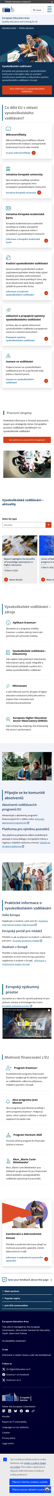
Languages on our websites (15, 1427)
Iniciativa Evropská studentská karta (25, 216)
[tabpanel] (28, 560)
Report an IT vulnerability (14, 1421)
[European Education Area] (8, 9)
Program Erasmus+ (26, 1067)
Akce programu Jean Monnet (25, 1101)
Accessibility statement (14, 1341)
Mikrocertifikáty (16, 134)
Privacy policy (8, 1438)
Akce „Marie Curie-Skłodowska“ (24, 1161)
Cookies (6, 1432)
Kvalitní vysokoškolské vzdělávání (27, 263)
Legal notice (8, 1443)
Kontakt (6, 1416)
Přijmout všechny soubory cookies (30, 1482)
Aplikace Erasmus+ (24, 622)
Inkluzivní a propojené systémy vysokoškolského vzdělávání (25, 317)
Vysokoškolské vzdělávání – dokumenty (29, 652)
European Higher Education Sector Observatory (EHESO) (30, 719)
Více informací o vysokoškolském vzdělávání (27, 90)
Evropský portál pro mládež (26, 940)
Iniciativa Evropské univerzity (24, 174)
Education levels (9, 28)
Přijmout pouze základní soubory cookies (31, 1489)
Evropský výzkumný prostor (15, 1006)
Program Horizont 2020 (27, 1134)
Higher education (26, 28)
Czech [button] (38, 10)
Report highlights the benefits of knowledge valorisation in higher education (19, 561)
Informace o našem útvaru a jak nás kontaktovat (26, 1355)
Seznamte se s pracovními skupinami (27, 439)
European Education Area (15, 1321)
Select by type (9, 519)
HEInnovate (19, 685)
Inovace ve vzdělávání (19, 361)
